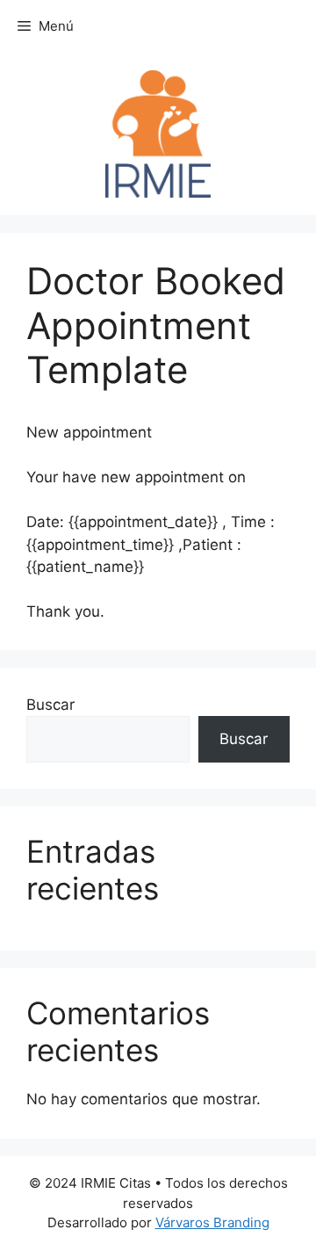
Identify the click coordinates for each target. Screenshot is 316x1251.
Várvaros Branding (212, 1222)
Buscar (50, 704)
